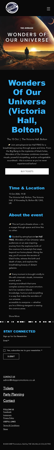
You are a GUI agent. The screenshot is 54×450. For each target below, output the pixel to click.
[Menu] (48, 8)
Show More (14, 316)
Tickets (8, 388)
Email (6, 341)
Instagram (7, 415)
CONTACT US (9, 376)
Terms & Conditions (11, 425)
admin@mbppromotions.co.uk (19, 380)
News (5, 429)
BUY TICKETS (27, 171)
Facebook (7, 412)
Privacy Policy (8, 418)
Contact (9, 400)
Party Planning (13, 394)
